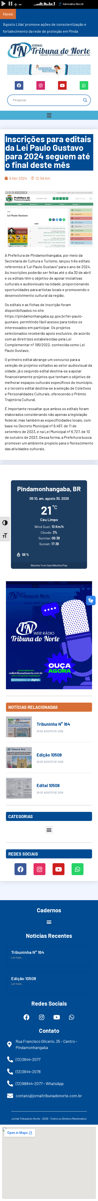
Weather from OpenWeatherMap (49, 565)
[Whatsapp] (84, 85)
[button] (49, 115)
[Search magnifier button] (85, 100)
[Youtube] (62, 85)
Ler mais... (17, 957)
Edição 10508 (49, 754)
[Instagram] (40, 85)
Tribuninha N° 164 (53, 724)
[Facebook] (19, 85)
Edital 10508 (48, 785)
